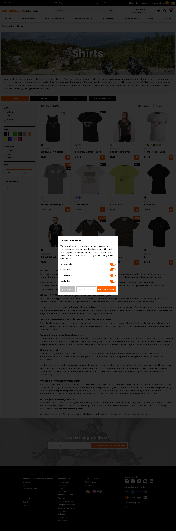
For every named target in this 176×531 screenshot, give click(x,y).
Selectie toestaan (86, 289)
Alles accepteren (106, 289)
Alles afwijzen (68, 289)
